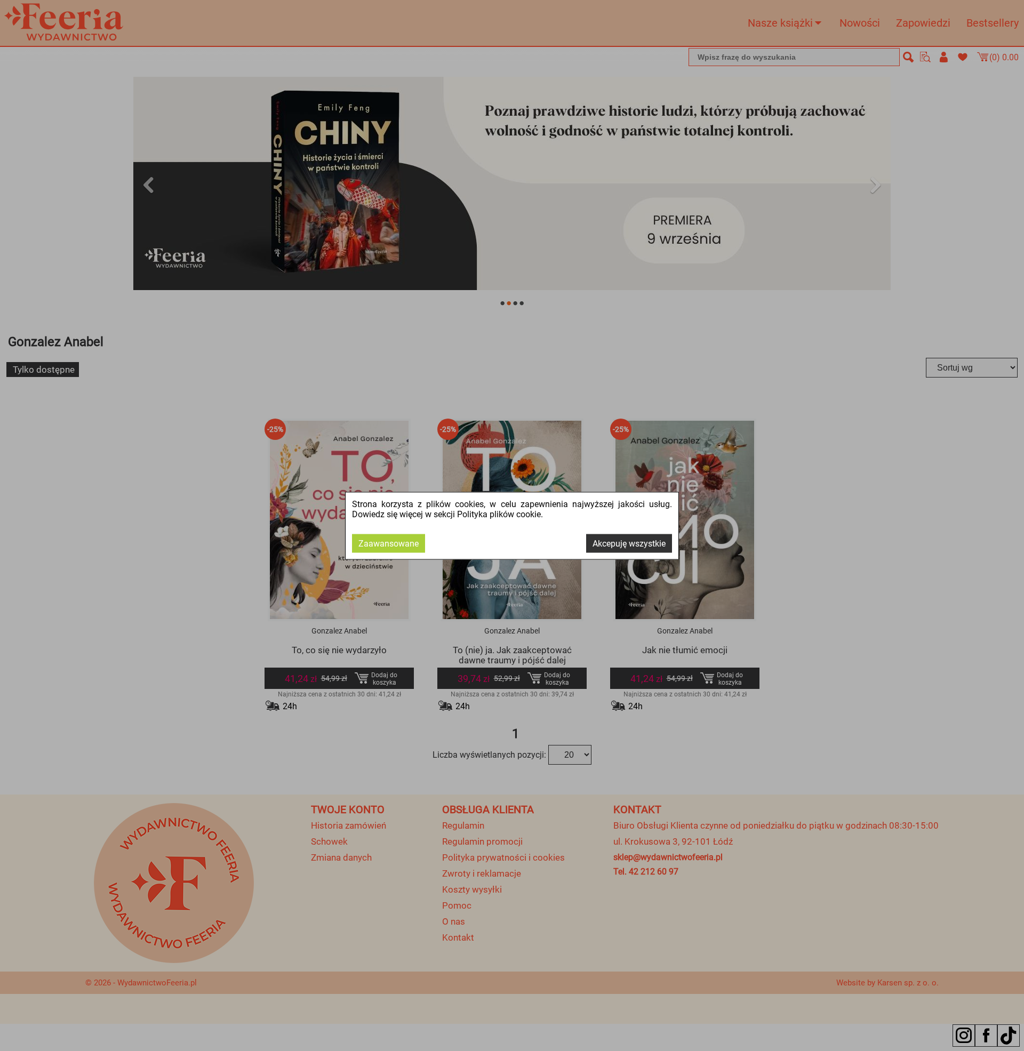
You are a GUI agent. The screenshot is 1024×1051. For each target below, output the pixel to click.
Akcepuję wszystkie (629, 543)
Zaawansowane (388, 543)
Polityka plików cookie (499, 514)
